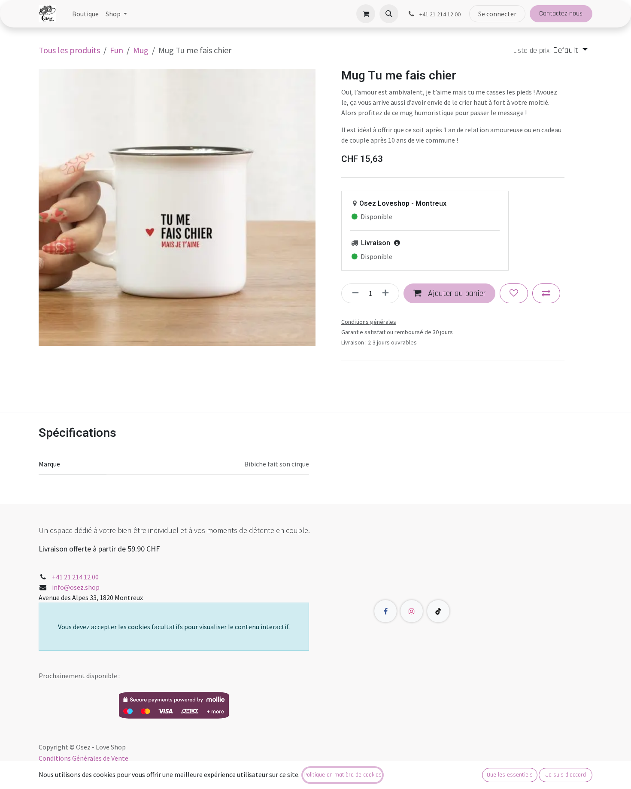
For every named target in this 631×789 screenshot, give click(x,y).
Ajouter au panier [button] (456, 293)
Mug (141, 50)
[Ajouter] (388, 293)
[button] (388, 13)
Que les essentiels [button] (510, 775)
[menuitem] (85, 13)
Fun (116, 50)
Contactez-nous (560, 13)
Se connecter (497, 13)
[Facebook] (385, 611)
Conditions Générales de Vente (83, 758)
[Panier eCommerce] (365, 13)
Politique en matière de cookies (342, 775)
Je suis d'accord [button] (566, 775)
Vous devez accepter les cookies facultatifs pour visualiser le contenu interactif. (174, 626)
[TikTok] (438, 611)
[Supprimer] (353, 293)
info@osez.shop (76, 587)
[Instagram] (411, 611)
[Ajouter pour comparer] (546, 293)
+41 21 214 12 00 (75, 577)
